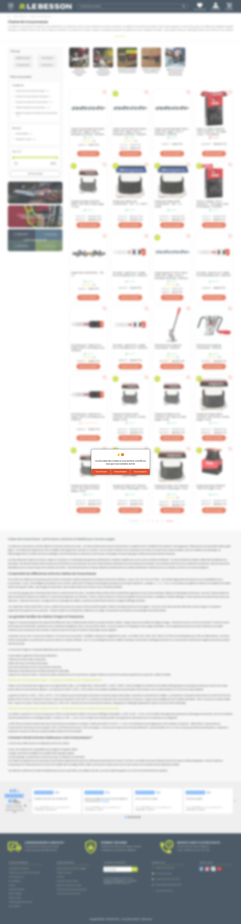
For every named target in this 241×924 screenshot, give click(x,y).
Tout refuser (101, 472)
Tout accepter (139, 472)
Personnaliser (120, 472)
